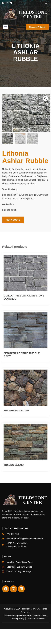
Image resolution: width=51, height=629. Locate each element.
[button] (45, 3)
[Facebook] (3, 3)
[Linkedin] (10, 3)
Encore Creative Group (35, 615)
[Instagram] (7, 3)
